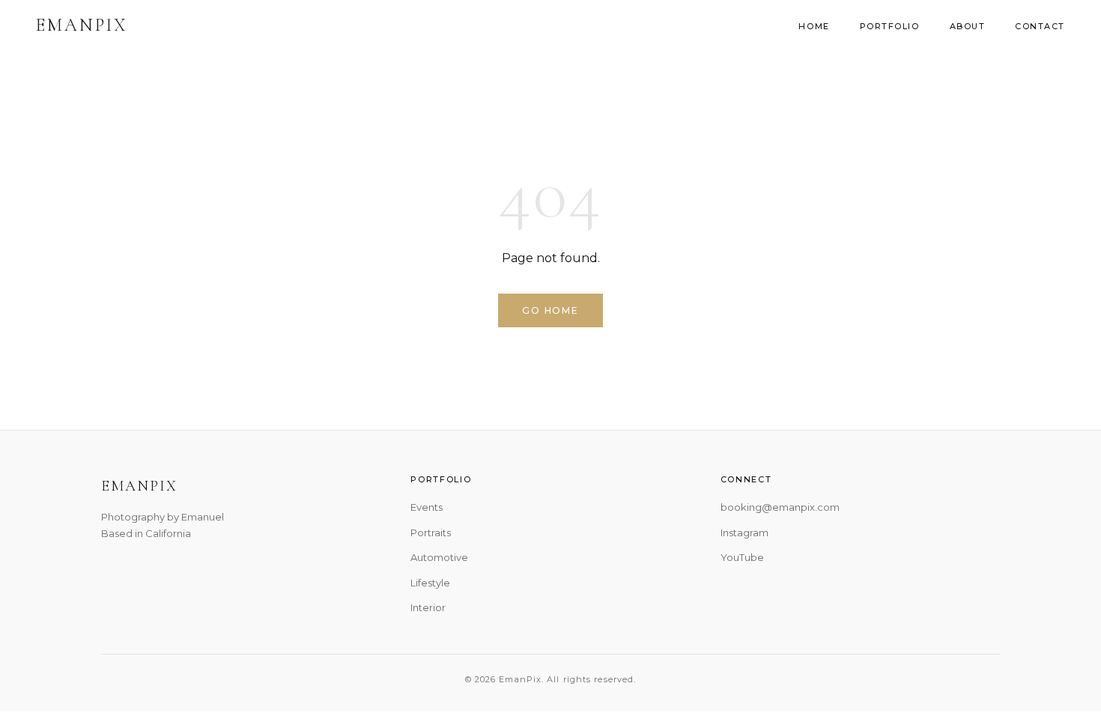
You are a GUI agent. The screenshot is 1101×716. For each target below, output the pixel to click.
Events (426, 507)
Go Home (550, 310)
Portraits (430, 532)
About (968, 26)
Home (813, 26)
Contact (1040, 26)
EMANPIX (82, 25)
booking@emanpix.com (780, 507)
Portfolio (890, 26)
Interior (428, 607)
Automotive (439, 557)
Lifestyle (430, 583)
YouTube (742, 557)
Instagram (744, 532)
